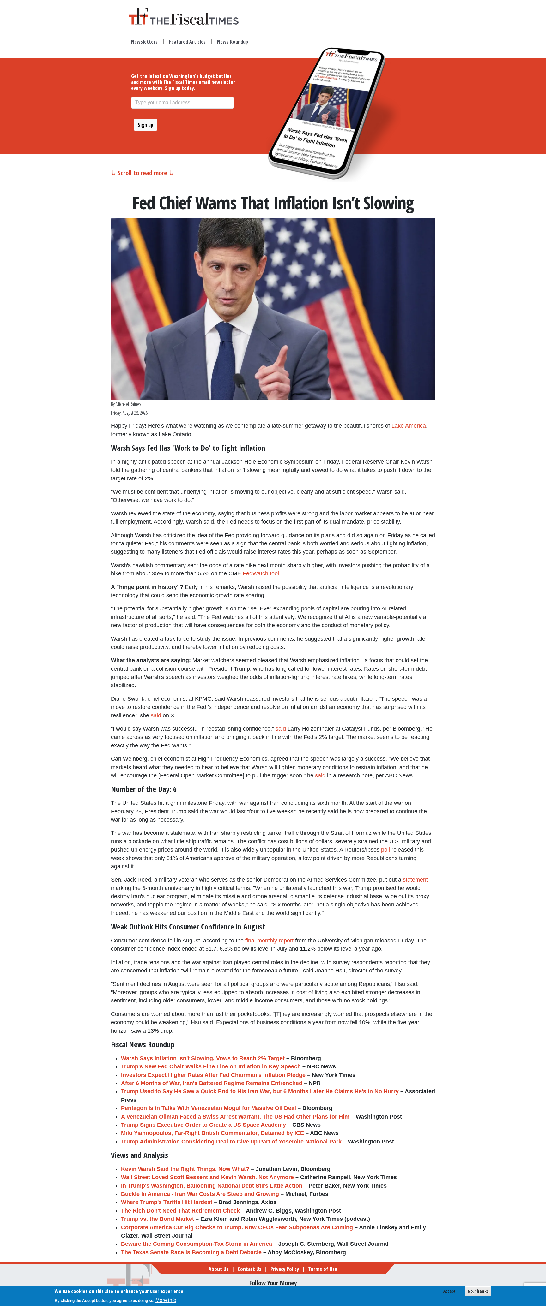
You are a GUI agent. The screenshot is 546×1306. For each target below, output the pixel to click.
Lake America (408, 426)
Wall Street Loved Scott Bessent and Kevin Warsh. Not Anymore (207, 1177)
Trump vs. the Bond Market (157, 1219)
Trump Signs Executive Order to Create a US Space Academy (203, 1125)
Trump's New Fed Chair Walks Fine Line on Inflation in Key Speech (211, 1066)
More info (165, 1300)
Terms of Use (322, 1269)
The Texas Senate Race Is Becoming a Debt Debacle (191, 1252)
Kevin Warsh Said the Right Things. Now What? (185, 1169)
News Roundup (232, 41)
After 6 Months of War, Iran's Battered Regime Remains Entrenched (211, 1083)
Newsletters (144, 41)
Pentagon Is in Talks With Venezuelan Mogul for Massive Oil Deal (208, 1108)
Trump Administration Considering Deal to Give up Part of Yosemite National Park (231, 1141)
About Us (218, 1269)
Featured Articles (187, 41)
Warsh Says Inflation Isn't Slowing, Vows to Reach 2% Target (203, 1058)
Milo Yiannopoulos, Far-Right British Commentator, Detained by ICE (212, 1133)
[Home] (190, 16)
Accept (449, 1291)
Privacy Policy (284, 1269)
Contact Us (249, 1269)
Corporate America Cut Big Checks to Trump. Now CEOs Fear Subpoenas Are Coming (237, 1227)
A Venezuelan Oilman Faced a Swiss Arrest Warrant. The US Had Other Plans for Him (235, 1116)
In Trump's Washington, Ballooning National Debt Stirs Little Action (211, 1186)
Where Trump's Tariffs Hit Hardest (166, 1202)
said (156, 715)
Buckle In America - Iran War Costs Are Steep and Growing (200, 1194)
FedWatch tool (261, 573)
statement (415, 879)
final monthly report (269, 940)
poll (385, 849)
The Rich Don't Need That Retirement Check (180, 1211)
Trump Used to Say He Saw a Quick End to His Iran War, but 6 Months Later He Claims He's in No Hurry (260, 1091)
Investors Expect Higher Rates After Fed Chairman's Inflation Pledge (213, 1075)
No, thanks (478, 1291)
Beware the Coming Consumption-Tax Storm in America (196, 1244)
